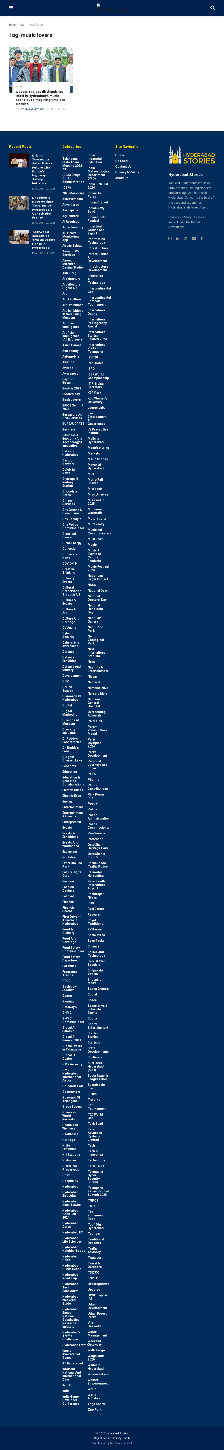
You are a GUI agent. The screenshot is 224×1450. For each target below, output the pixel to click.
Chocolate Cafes (69, 493)
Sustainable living (96, 1086)
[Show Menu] (11, 8)
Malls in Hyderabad (96, 440)
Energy (67, 801)
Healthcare (70, 1134)
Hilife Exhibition (69, 1147)
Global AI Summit (68, 1029)
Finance (68, 902)
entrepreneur (71, 822)
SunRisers (95, 1057)
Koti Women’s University (97, 400)
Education (69, 771)
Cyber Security (68, 635)
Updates (94, 1289)
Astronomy (70, 351)
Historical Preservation (71, 1167)
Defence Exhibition (69, 659)
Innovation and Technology (96, 279)
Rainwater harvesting (96, 873)
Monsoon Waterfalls (95, 511)
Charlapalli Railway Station (70, 482)
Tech (91, 1145)
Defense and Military (71, 668)
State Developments (98, 1049)
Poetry (93, 803)
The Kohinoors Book (95, 1215)
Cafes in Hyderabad (70, 452)
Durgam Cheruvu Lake (72, 758)
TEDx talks (96, 1166)
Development (72, 675)
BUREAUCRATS (73, 423)
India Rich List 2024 (98, 185)
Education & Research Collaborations (73, 781)
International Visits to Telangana (97, 348)
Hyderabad (70, 1186)
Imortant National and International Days (71, 1374)
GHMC (67, 1012)
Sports (93, 1018)
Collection (69, 548)
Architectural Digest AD (71, 286)
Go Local (121, 161)
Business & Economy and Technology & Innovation (72, 440)
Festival (68, 896)
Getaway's (69, 1007)
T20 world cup (95, 1116)
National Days (98, 590)
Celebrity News (68, 471)
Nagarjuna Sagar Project (98, 577)
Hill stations (71, 1154)
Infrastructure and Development (98, 257)
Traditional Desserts (96, 1241)
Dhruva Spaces (67, 688)
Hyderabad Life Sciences (72, 1239)
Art (64, 293)
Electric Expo (71, 795)
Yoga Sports (97, 1404)
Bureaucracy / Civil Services (72, 416)
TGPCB (93, 1200)
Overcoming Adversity (97, 713)
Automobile (70, 356)
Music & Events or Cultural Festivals (95, 556)
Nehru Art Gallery (95, 619)
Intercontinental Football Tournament (99, 301)
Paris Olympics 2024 (94, 743)
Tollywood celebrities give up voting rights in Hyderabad (43, 240)
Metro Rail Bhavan (95, 481)
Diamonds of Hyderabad (71, 697)
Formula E (69, 966)
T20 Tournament (97, 1107)
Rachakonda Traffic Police (98, 864)
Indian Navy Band (96, 209)
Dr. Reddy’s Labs (70, 749)
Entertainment (72, 807)
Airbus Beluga (72, 245)
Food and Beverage (69, 940)
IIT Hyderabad (72, 1363)
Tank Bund (95, 1123)
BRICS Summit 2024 (72, 407)
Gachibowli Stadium (70, 988)
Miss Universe (98, 494)
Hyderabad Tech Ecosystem (70, 1287)
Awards (67, 368)
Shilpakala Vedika (95, 972)
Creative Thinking (68, 570)
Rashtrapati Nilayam (96, 895)
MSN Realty (96, 524)
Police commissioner (99, 825)
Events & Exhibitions (70, 835)
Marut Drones (98, 459)
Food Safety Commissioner (73, 949)
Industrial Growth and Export (96, 230)
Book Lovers (71, 399)
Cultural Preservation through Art (71, 591)
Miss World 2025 (96, 501)
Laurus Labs (96, 407)
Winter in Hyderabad (96, 1366)
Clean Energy (71, 543)
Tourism (94, 1233)
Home (12, 24)
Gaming (68, 1001)
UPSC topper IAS (97, 1296)
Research (95, 914)
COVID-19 (69, 563)
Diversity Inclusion (69, 731)
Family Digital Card (72, 873)
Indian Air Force (95, 194)
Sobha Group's (98, 988)
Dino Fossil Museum (70, 721)
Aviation (68, 362)
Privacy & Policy (127, 172)
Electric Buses (72, 790)
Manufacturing (98, 447)
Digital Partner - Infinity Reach (112, 1438)
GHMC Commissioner (73, 1020)
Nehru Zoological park (96, 640)
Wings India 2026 (96, 1357)
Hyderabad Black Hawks (71, 1203)
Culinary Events (68, 580)
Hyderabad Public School (72, 1267)
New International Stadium (97, 652)
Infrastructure (98, 248)
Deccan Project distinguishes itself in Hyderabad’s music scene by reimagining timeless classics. (40, 98)
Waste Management (97, 1333)
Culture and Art (70, 611)
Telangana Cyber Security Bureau (95, 1177)
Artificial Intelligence (70, 325)
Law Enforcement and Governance (97, 418)
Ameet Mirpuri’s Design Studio (72, 264)
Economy (69, 766)
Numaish (94, 682)
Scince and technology (96, 953)
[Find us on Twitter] (186, 238)
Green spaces (72, 1106)
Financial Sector (68, 909)
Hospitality (70, 1181)
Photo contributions (98, 787)
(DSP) (66, 187)
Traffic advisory (94, 1250)
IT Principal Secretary (96, 385)
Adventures (70, 204)
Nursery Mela (97, 693)
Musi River (95, 539)
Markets (94, 453)
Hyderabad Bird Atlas (70, 1193)
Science (93, 946)
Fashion (68, 881)
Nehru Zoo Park (95, 628)
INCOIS (67, 1385)
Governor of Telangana (71, 1099)
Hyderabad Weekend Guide (70, 1300)
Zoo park (95, 1409)
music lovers (36, 24)
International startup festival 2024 (97, 335)
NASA (92, 585)
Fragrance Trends (69, 973)
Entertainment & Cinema (72, 814)
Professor (95, 839)
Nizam (92, 676)
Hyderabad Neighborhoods (73, 1248)
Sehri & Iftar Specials (96, 962)
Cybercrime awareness (70, 644)
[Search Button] (212, 8)
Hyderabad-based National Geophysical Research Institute (71, 1317)
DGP (65, 681)
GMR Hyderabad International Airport (71, 1075)
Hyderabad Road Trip (70, 1276)
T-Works (94, 1099)
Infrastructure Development (98, 268)
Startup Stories (93, 1035)
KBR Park (94, 392)
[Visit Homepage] (112, 7)
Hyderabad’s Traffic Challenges (71, 1336)
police (92, 809)
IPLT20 (93, 357)
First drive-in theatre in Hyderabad (71, 920)
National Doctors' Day (97, 597)
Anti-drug (69, 273)
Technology (96, 1160)
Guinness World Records (69, 1116)
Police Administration (99, 816)
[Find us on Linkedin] (177, 238)
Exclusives (70, 851)
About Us (121, 178)
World (92, 1389)
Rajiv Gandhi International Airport (97, 885)
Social (92, 994)
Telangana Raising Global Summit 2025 (98, 1191)
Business (69, 429)
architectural (71, 279)
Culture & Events (69, 601)
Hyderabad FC (72, 1232)
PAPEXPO (95, 721)
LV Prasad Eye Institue (98, 431)
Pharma (93, 779)
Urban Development (97, 1306)
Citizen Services (68, 502)
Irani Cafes (95, 363)
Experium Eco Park (72, 864)
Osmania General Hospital (94, 702)
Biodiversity (71, 394)
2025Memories (73, 193)
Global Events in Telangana (72, 1047)
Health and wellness (70, 1126)
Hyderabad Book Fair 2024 (70, 1214)
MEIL (91, 474)
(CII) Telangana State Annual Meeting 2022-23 (72, 162)
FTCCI (67, 981)
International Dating (97, 311)
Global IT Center (68, 1056)
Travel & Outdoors (95, 1265)
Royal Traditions (95, 921)
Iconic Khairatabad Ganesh (71, 1354)
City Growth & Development (72, 511)
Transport (95, 1257)
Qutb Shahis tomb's (96, 855)
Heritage (68, 1140)
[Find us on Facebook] (201, 238)
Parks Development (97, 753)
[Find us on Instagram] (170, 238)
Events (67, 827)
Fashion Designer (69, 888)
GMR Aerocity (72, 1064)
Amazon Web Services (71, 253)
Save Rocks (96, 940)
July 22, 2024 (57, 109)
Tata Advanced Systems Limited (95, 1135)
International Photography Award (97, 323)
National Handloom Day (95, 609)
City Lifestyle (71, 519)
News (92, 661)
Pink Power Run (96, 796)
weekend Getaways (95, 1342)
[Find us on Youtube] (194, 238)
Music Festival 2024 (98, 568)
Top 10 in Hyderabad (96, 1226)
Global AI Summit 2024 (71, 1038)
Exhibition (69, 857)
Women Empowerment (98, 1381)
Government (71, 1092)
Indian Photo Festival (97, 218)
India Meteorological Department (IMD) (99, 173)
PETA (92, 774)
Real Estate (96, 909)
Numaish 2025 (98, 688)
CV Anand (69, 627)
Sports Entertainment (98, 1025)
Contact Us (123, 166)
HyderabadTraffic (75, 1345)
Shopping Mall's (95, 981)
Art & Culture (71, 299)
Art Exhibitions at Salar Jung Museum (72, 314)
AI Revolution (71, 221)
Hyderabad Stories (32, 109)
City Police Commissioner (73, 526)
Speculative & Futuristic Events (97, 1009)
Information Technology (96, 240)
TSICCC (93, 1272)
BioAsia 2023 (71, 388)
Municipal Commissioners (99, 531)
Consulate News (69, 556)
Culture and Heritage (70, 620)
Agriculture (70, 216)
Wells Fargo (96, 1350)
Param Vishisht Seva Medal (97, 730)
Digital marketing (69, 712)
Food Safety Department (71, 958)
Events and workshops (70, 844)
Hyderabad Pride (70, 1258)
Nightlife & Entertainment (98, 669)
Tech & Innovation (95, 1152)
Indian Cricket (98, 202)
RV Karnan (95, 929)
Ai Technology (72, 227)
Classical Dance (69, 535)
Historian (69, 1160)
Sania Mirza (96, 935)
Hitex (66, 1175)
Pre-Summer (97, 833)
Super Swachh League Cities (98, 1077)
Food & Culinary (68, 931)
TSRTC (93, 1278)
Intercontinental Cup (99, 290)
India (66, 1391)
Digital (67, 705)
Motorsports (97, 518)
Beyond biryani (67, 380)
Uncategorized (99, 1284)
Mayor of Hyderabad (96, 466)
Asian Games (71, 345)
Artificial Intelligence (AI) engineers (72, 336)
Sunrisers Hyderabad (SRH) (96, 1066)
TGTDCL (94, 1206)
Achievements (72, 199)
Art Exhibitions (72, 305)
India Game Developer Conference (70, 1400)
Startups (94, 1042)
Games (67, 995)
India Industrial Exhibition (95, 158)
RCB (91, 903)
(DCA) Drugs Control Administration (73, 178)
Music (19, 86)
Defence (68, 651)
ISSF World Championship (98, 376)
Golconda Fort (72, 1086)
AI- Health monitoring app (70, 236)
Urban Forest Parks (97, 1315)
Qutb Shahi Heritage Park (98, 846)
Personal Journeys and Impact (98, 764)
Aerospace (70, 210)
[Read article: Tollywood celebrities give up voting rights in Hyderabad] (19, 237)
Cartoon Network (68, 462)
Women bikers (98, 1374)
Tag (22, 24)
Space (92, 1000)
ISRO (91, 368)
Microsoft (95, 489)
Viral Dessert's (95, 1324)
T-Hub (92, 1094)
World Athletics (94, 1396)
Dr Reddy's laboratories (71, 740)
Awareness (70, 373)
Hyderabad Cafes (70, 1224)
